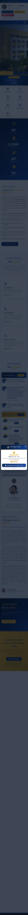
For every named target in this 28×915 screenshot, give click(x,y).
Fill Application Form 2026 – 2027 (15, 465)
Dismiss (14, 468)
